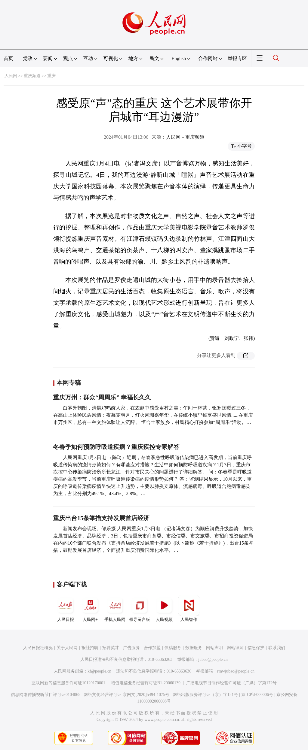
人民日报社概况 (38, 648)
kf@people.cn (99, 671)
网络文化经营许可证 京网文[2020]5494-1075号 (126, 694)
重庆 (51, 76)
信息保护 (256, 648)
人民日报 (65, 619)
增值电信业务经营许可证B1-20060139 (145, 683)
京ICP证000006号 (257, 694)
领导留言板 (139, 619)
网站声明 (214, 648)
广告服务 (131, 648)
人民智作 (188, 619)
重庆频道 (32, 76)
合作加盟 (152, 648)
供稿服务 (173, 648)
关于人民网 (67, 648)
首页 (8, 58)
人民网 (11, 76)
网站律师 (235, 648)
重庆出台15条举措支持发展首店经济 (101, 518)
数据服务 (193, 648)
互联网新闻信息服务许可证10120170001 (68, 683)
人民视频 (164, 619)
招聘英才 (110, 648)
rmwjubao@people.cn (235, 671)
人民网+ (90, 619)
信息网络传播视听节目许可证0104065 (45, 694)
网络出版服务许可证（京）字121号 (205, 694)
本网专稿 (69, 382)
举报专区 (237, 58)
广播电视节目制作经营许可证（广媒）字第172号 (231, 683)
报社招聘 (90, 648)
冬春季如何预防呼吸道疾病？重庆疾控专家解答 (116, 446)
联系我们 (276, 648)
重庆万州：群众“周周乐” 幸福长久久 (102, 397)
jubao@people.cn (213, 659)
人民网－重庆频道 (185, 137)
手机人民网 (114, 619)
